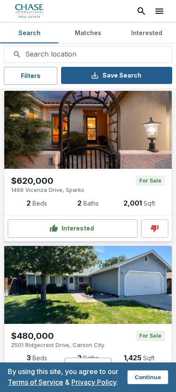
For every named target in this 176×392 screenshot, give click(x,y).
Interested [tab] (146, 32)
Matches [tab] (88, 32)
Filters (31, 75)
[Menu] (159, 11)
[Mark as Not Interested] (154, 228)
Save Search (122, 75)
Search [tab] (29, 32)
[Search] (141, 11)
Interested (78, 228)
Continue (148, 377)
